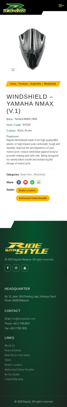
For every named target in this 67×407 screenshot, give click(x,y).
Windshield (50, 83)
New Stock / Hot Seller (17, 355)
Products (23, 83)
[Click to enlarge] (13, 69)
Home (13, 83)
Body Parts (36, 83)
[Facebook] (18, 182)
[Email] (25, 182)
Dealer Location (27, 190)
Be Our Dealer (12, 374)
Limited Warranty (14, 379)
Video (8, 360)
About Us (10, 345)
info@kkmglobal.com (23, 318)
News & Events (13, 350)
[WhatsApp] (32, 182)
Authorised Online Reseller (33, 198)
